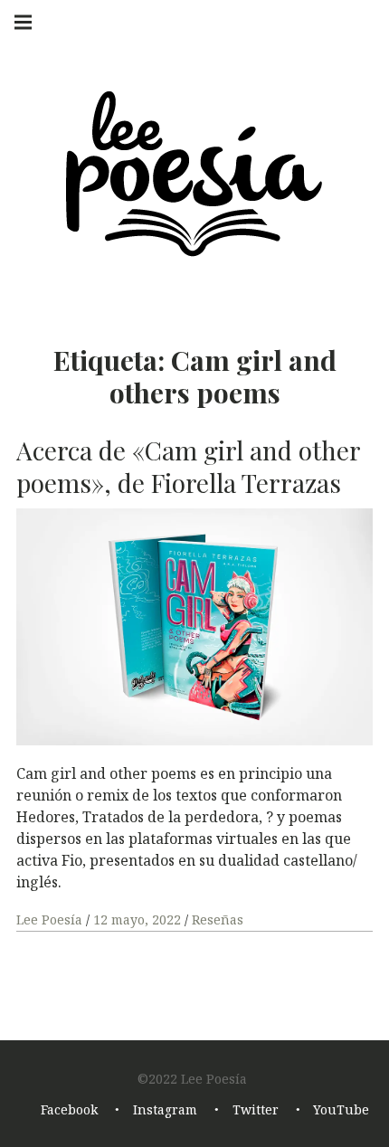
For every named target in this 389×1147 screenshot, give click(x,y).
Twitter (255, 1110)
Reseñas (217, 919)
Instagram (165, 1110)
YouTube (341, 1110)
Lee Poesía (51, 919)
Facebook (69, 1110)
